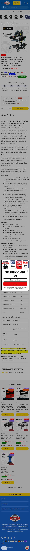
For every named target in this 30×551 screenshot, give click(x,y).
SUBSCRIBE (15, 284)
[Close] (27, 271)
